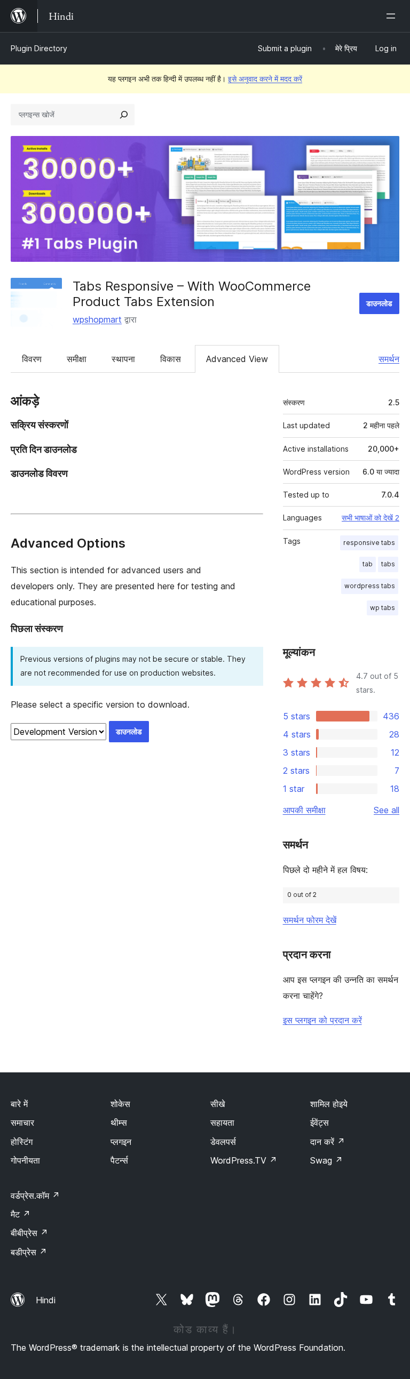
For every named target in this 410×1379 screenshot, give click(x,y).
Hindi (46, 1300)
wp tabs (382, 608)
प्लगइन (121, 1141)
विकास (170, 359)
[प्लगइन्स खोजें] (124, 114)
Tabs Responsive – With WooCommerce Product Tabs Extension (192, 293)
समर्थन (389, 359)
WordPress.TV (243, 1160)
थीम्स (119, 1122)
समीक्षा (76, 359)
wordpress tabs (369, 586)
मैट (20, 1214)
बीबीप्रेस (29, 1233)
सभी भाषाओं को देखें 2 (370, 518)
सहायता (222, 1122)
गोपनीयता (25, 1160)
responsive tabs (369, 543)
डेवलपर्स (223, 1141)
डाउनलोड (379, 303)
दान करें (327, 1141)
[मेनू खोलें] (393, 16)
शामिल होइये (329, 1104)
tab (367, 564)
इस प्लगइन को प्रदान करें (322, 1020)
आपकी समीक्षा (304, 810)
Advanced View (237, 359)
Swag (326, 1160)
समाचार (22, 1122)
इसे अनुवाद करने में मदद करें (265, 78)
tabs (388, 564)
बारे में (19, 1104)
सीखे (217, 1104)
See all (386, 810)
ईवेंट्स (319, 1122)
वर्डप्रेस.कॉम (35, 1195)
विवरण (32, 359)
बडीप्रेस (29, 1252)
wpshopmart (97, 319)
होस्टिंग (22, 1141)
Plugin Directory (39, 48)
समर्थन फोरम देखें (309, 920)
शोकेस (120, 1104)
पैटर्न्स (119, 1160)
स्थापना (123, 359)
